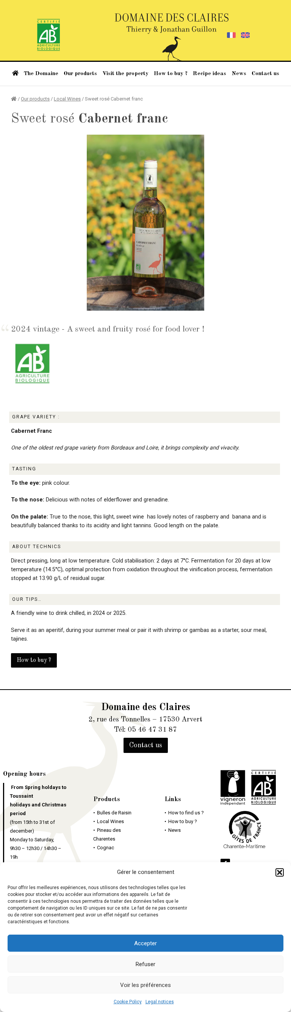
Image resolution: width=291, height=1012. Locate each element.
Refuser (145, 964)
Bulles (114, 813)
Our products (80, 74)
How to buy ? (171, 74)
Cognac (105, 847)
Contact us (265, 74)
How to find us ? (186, 813)
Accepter (145, 943)
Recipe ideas (209, 74)
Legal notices (160, 1001)
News (239, 74)
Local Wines (67, 99)
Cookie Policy (128, 1001)
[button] (279, 872)
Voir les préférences (145, 985)
